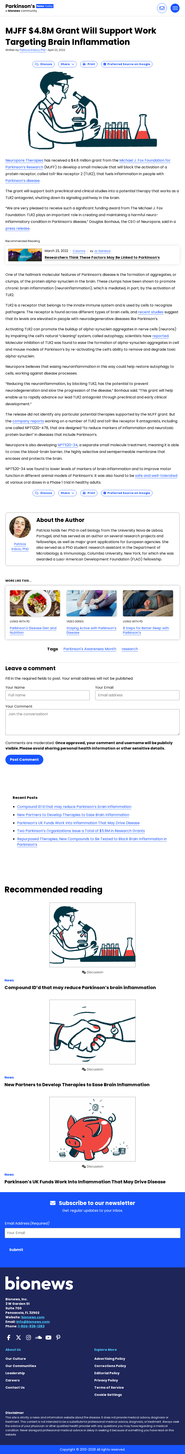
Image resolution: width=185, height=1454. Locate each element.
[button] (162, 8)
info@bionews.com (33, 1321)
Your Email (104, 687)
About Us (13, 1349)
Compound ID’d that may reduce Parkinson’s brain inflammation (74, 806)
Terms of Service (109, 1387)
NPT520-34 (68, 445)
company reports (28, 421)
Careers (12, 1380)
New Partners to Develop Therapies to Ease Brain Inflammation (73, 814)
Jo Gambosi (102, 251)
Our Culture (15, 1358)
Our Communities (20, 1366)
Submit (16, 1249)
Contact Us (15, 1387)
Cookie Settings (108, 1394)
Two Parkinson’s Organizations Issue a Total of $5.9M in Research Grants (81, 830)
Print (90, 64)
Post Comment (24, 759)
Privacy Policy (106, 1380)
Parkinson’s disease (22, 180)
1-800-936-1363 (31, 1326)
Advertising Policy (109, 1358)
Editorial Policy (107, 1373)
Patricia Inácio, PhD (33, 50)
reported (160, 335)
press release (17, 228)
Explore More (105, 1349)
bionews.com (32, 1317)
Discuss (45, 64)
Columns (79, 251)
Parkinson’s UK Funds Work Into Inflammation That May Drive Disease (78, 822)
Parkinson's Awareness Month (89, 649)
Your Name (15, 687)
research (130, 649)
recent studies (151, 312)
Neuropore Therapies (24, 160)
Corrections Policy (110, 1366)
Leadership (15, 1373)
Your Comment (18, 706)
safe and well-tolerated (156, 475)
